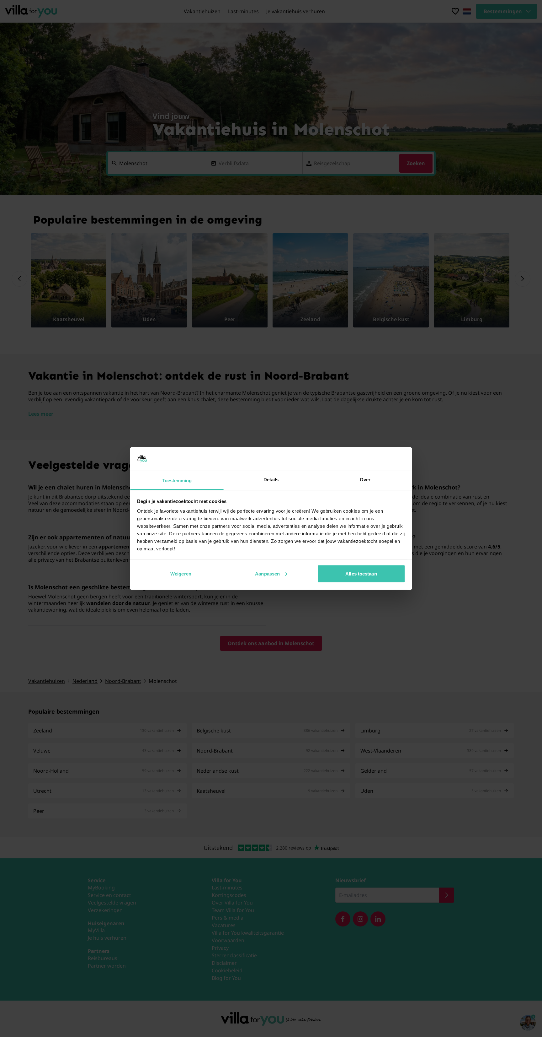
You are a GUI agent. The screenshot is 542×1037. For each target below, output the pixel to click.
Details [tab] (271, 479)
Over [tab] (365, 479)
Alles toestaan (361, 573)
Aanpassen (267, 573)
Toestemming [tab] (177, 480)
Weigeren (180, 573)
